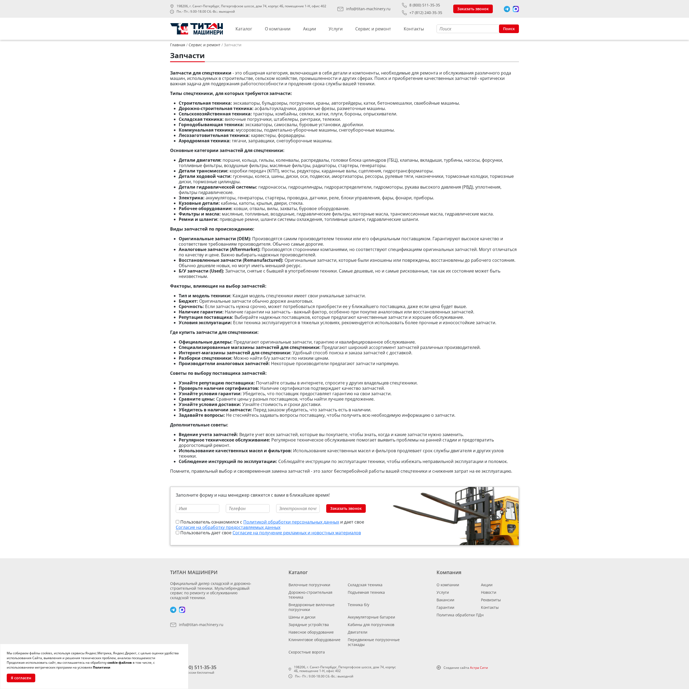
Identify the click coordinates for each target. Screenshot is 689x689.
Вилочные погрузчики (309, 584)
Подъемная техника (366, 592)
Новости (488, 592)
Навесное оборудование (311, 632)
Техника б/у (358, 604)
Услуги (336, 29)
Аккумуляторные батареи (371, 617)
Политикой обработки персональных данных (291, 522)
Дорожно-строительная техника (310, 595)
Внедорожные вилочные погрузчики (312, 607)
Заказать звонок (473, 8)
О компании (277, 29)
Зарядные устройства (309, 624)
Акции (309, 29)
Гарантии (445, 607)
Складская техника (365, 584)
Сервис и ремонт (373, 29)
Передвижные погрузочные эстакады (374, 642)
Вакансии (445, 599)
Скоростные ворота (307, 652)
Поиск (509, 28)
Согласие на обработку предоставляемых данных (228, 527)
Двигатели (357, 632)
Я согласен (21, 677)
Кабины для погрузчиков (371, 624)
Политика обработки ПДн (460, 614)
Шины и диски (302, 617)
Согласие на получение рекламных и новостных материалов (297, 533)
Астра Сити (479, 667)
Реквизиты (491, 599)
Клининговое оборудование (314, 639)
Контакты (414, 29)
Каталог (243, 29)
